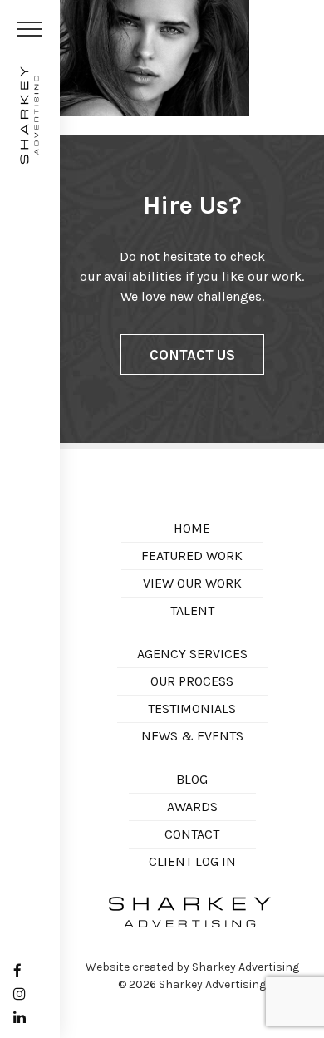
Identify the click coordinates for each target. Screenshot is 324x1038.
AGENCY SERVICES (192, 654)
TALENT (192, 610)
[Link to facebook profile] (17, 970)
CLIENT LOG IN (192, 861)
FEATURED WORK (192, 555)
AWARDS (192, 806)
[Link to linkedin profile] (19, 1017)
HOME (192, 528)
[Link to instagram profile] (19, 994)
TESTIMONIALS (192, 708)
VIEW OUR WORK (192, 583)
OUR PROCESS (191, 681)
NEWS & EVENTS (192, 736)
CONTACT (191, 834)
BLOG (192, 779)
